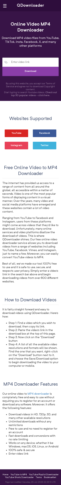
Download (30, 71)
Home (5, 475)
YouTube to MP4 (18, 475)
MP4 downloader (38, 393)
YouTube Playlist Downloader (43, 475)
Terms (39, 477)
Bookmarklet (50, 477)
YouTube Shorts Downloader (19, 477)
